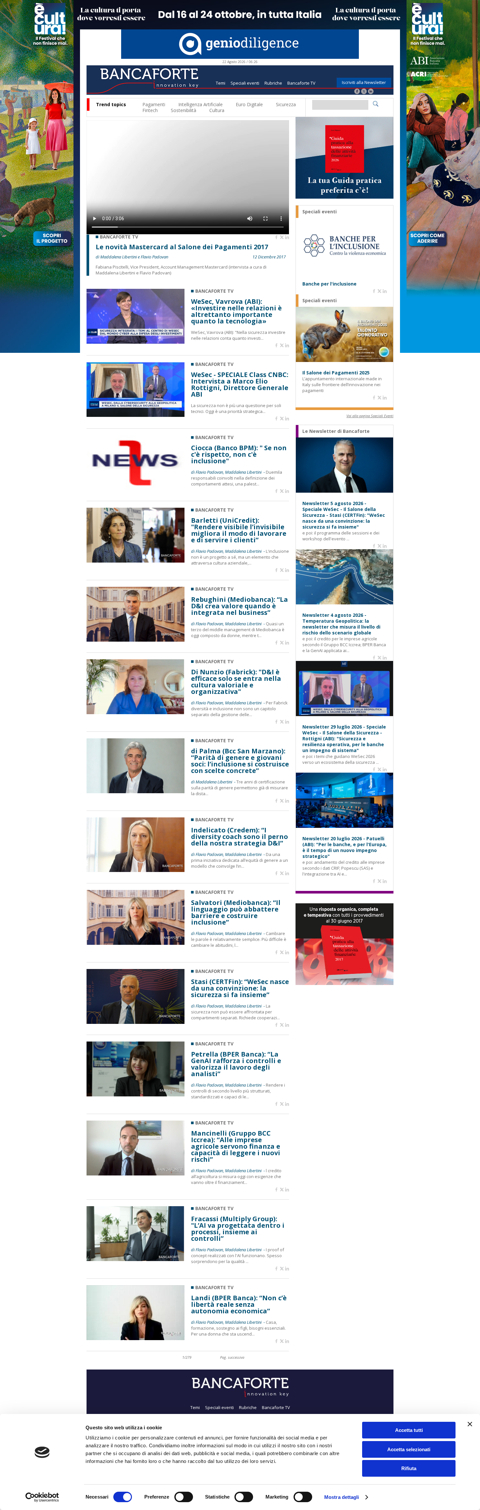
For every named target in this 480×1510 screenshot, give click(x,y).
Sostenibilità (183, 110)
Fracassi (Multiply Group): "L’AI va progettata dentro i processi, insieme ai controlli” (237, 1229)
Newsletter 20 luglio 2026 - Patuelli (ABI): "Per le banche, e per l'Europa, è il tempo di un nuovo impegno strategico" (344, 847)
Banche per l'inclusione (329, 284)
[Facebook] (357, 92)
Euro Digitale (249, 104)
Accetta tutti (409, 1430)
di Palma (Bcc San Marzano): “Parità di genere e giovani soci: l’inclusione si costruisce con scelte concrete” (240, 761)
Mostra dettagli (341, 1497)
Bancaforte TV (301, 83)
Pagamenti (153, 104)
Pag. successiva (232, 1357)
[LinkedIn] (371, 92)
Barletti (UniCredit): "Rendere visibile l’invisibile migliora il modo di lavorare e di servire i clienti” (238, 530)
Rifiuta (408, 1468)
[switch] (183, 1497)
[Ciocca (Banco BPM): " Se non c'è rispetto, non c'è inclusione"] (135, 488)
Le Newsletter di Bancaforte (336, 431)
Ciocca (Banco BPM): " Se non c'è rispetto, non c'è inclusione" (239, 454)
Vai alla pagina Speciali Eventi (369, 415)
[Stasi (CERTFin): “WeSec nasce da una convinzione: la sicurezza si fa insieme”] (135, 1022)
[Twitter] (364, 92)
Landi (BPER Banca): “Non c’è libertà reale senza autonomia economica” (239, 1304)
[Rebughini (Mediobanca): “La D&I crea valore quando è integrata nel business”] (135, 640)
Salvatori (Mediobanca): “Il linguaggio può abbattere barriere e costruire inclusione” (235, 912)
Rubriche (273, 83)
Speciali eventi (245, 83)
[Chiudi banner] (470, 1424)
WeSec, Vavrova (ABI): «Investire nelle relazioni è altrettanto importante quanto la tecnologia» (236, 311)
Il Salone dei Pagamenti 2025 (336, 373)
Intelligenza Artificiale (200, 104)
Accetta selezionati (408, 1449)
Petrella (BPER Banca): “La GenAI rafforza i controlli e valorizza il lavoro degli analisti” (236, 1064)
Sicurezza (286, 104)
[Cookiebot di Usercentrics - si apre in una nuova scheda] (42, 1497)
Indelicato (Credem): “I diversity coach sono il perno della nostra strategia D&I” (239, 836)
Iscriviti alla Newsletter (364, 82)
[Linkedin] (287, 237)
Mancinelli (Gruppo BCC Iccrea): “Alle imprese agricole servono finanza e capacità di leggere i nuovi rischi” (235, 1146)
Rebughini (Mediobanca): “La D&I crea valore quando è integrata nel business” (239, 606)
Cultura (216, 110)
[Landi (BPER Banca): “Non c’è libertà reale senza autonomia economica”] (135, 1338)
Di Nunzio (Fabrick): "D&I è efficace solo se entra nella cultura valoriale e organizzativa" (236, 682)
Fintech (150, 110)
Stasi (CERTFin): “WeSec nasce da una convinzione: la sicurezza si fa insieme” (240, 988)
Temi (220, 83)
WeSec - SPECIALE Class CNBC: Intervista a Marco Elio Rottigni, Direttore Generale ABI (239, 384)
